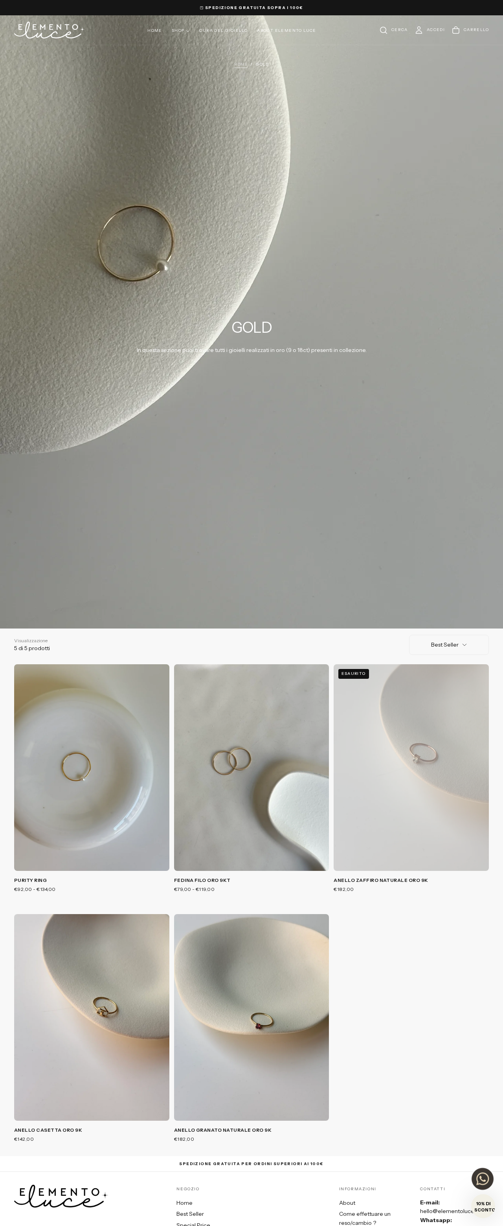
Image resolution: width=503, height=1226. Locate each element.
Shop (178, 30)
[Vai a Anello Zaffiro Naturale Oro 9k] (411, 767)
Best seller (445, 644)
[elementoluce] (61, 1196)
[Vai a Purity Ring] (91, 767)
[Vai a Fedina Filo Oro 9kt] (251, 767)
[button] (393, 30)
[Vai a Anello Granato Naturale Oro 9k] (251, 1017)
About (347, 1202)
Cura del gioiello (223, 30)
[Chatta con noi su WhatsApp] (482, 1179)
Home (154, 30)
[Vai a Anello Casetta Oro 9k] (91, 1017)
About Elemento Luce (286, 30)
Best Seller (190, 1213)
